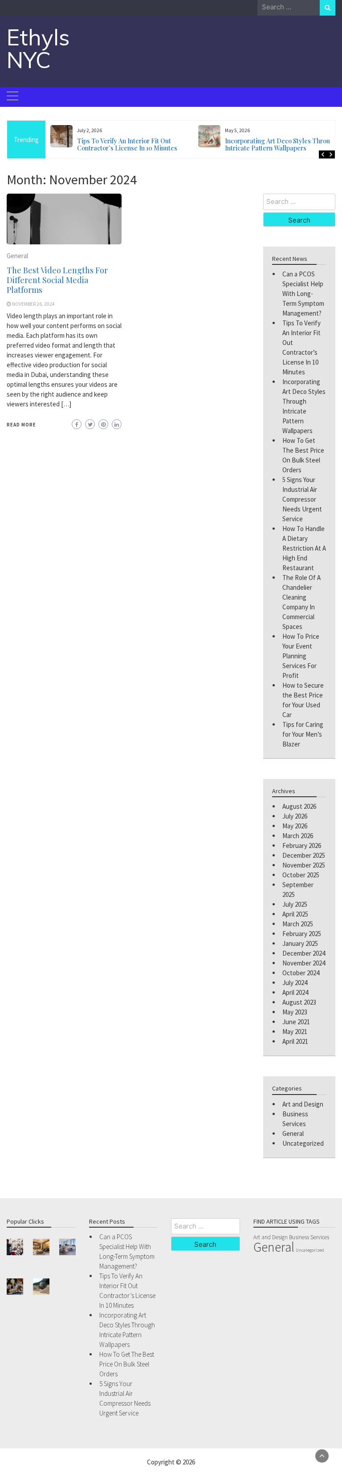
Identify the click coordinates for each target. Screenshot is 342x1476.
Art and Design (302, 1104)
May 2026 (294, 826)
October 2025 (300, 875)
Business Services (309, 1237)
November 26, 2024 (33, 304)
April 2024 (295, 992)
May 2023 (294, 1012)
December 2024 (303, 953)
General (17, 255)
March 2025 (297, 924)
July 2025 (294, 904)
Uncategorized (303, 1143)
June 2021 (296, 1022)
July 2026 (294, 816)
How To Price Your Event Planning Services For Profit (300, 656)
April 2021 (295, 1041)
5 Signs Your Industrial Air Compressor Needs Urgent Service (302, 499)
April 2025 (295, 914)
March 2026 (297, 835)
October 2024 (300, 973)
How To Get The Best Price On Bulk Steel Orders (275, 144)
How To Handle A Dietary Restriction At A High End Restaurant (304, 548)
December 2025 (303, 855)
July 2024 (294, 982)
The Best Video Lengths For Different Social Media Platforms (57, 280)
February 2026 (301, 845)
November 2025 (303, 865)
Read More (21, 425)
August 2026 (299, 806)
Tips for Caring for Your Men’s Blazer (302, 734)
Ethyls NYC (38, 48)
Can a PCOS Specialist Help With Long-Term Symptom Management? (303, 293)
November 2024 (303, 963)
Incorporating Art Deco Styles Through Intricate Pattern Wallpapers (133, 144)
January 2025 (300, 943)
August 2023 (299, 1002)
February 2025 (301, 933)
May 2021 (294, 1031)
